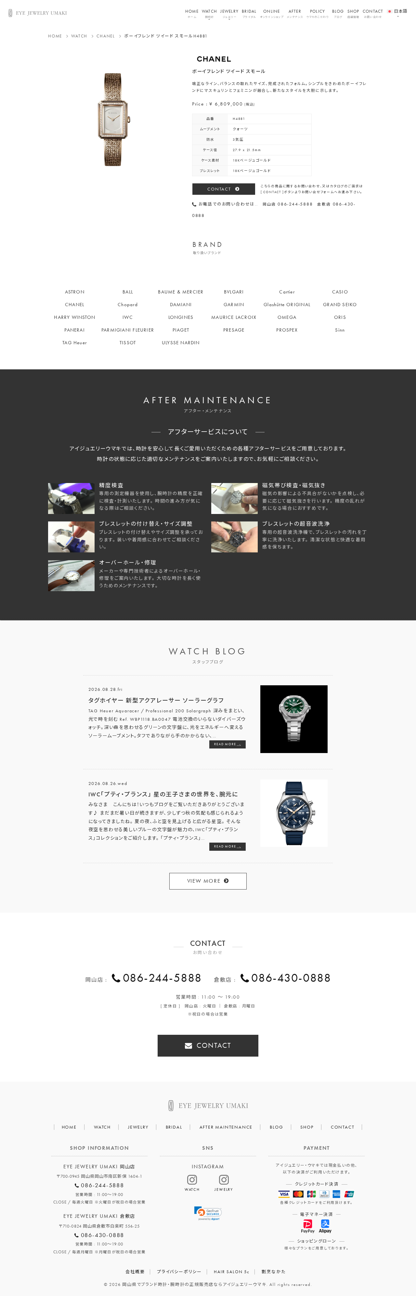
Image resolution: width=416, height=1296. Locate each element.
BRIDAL (249, 13)
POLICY (317, 13)
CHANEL (106, 36)
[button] (208, 1213)
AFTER (295, 13)
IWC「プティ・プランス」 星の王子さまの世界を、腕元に (163, 794)
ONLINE (271, 13)
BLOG (338, 13)
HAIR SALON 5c (231, 1272)
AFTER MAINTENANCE (226, 1127)
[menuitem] (397, 7)
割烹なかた (273, 1272)
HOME (192, 13)
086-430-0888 (291, 977)
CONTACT (373, 13)
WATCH (209, 13)
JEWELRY (229, 13)
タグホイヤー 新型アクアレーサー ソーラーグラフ (156, 700)
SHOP (353, 13)
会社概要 (135, 1272)
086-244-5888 (162, 977)
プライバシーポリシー (179, 1272)
